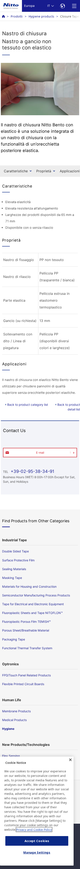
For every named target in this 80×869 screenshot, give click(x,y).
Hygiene (8, 728)
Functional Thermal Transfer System (27, 648)
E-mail (40, 452)
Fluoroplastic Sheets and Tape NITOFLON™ (32, 613)
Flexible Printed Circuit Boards (23, 684)
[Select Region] (62, 6)
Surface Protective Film (18, 560)
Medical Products (14, 720)
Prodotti (17, 16)
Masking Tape (12, 578)
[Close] (70, 759)
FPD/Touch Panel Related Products (26, 675)
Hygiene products (41, 16)
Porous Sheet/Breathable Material (25, 630)
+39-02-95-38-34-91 (31, 471)
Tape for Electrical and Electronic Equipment (33, 604)
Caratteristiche (16, 171)
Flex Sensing (11, 756)
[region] (37, 811)
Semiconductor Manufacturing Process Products (36, 595)
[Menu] (74, 6)
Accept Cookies (37, 841)
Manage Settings (36, 852)
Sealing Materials (14, 569)
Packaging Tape (13, 639)
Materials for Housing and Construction (29, 586)
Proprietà (43, 171)
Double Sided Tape (15, 551)
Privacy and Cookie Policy (34, 830)
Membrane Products (16, 711)
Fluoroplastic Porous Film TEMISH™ (26, 621)
